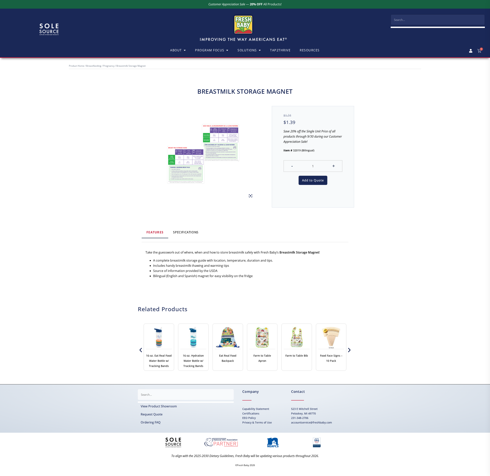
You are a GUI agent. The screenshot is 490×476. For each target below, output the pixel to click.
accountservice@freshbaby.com (311, 422)
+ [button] (333, 165)
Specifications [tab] (185, 232)
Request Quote (152, 414)
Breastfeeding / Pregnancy (100, 65)
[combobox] (438, 19)
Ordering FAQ (151, 422)
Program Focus (209, 50)
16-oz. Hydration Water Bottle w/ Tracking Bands (193, 361)
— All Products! (245, 4)
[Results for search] (438, 27)
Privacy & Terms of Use (257, 422)
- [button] (292, 165)
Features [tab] (154, 232)
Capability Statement (255, 409)
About (176, 50)
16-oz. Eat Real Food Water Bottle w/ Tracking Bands (159, 361)
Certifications (250, 413)
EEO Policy (249, 418)
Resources (310, 50)
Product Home (76, 65)
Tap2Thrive (280, 50)
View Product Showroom (159, 406)
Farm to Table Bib (296, 355)
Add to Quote (313, 180)
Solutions (247, 50)
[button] (141, 350)
